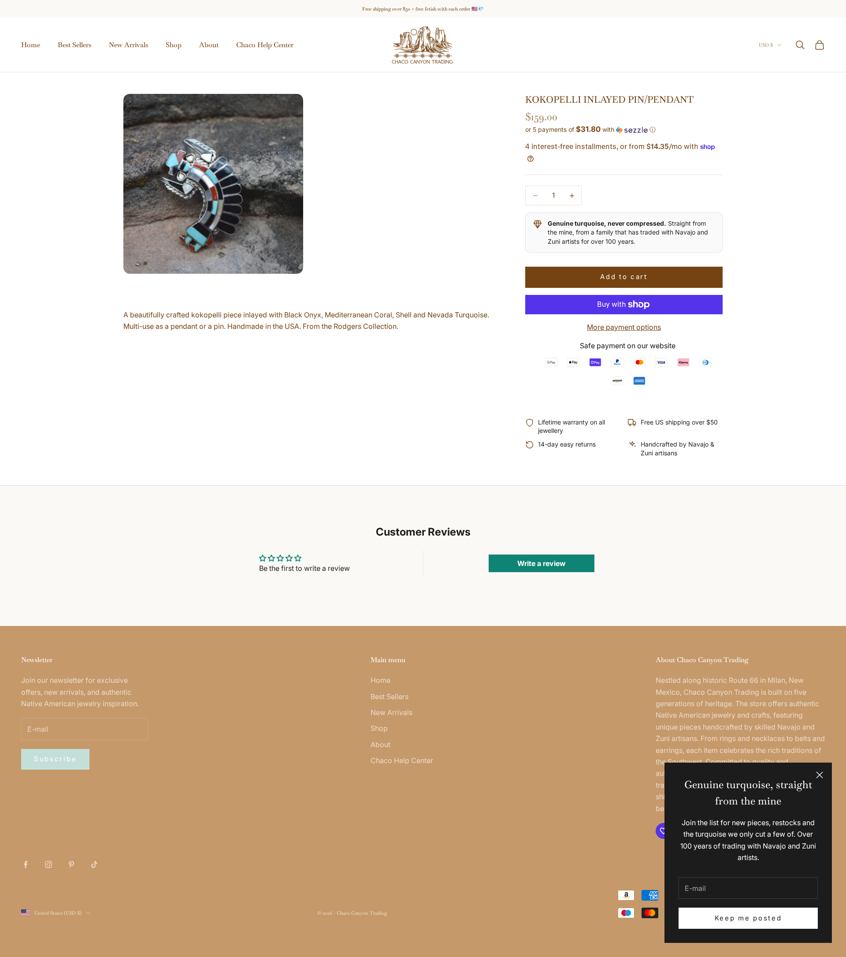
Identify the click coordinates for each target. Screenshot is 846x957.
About (209, 44)
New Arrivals (128, 44)
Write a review (541, 563)
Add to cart (624, 276)
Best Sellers (74, 44)
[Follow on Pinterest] (71, 864)
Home (30, 44)
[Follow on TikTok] (94, 864)
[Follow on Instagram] (48, 864)
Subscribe (55, 759)
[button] (624, 129)
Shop (174, 44)
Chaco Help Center (264, 44)
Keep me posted (748, 918)
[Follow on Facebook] (25, 864)
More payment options (624, 327)
